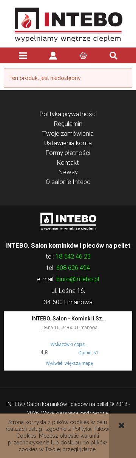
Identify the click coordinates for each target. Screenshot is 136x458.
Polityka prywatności (68, 114)
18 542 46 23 (73, 256)
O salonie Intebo (68, 181)
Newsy (68, 172)
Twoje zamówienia (68, 133)
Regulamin (68, 123)
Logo (67, 220)
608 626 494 (73, 267)
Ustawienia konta (68, 143)
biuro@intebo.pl (77, 279)
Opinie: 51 (88, 352)
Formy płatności (68, 152)
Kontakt (68, 162)
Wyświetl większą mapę (69, 363)
